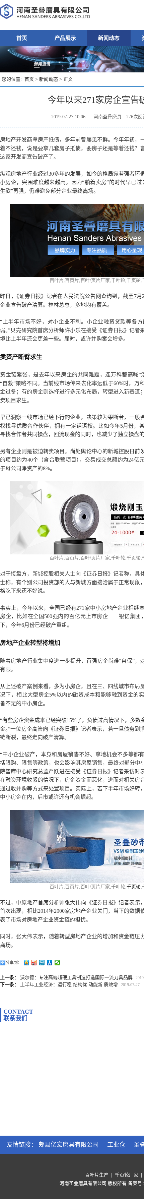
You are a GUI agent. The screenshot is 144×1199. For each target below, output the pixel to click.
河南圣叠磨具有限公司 (83, 1183)
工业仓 (116, 1144)
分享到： (14, 962)
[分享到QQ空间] (26, 962)
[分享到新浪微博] (34, 962)
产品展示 (65, 38)
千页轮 (134, 886)
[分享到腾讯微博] (42, 962)
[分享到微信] (57, 962)
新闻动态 (109, 38)
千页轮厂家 (126, 1175)
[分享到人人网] (50, 962)
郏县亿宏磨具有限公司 (69, 1144)
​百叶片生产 (97, 1175)
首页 (21, 38)
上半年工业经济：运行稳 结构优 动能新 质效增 (69, 984)
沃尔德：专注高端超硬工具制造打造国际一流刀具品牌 (76, 977)
